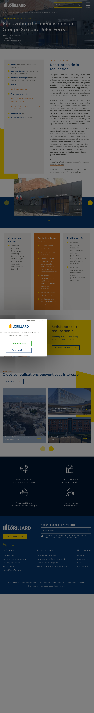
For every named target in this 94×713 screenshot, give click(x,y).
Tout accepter (18, 343)
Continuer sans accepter (33, 321)
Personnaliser (19, 350)
